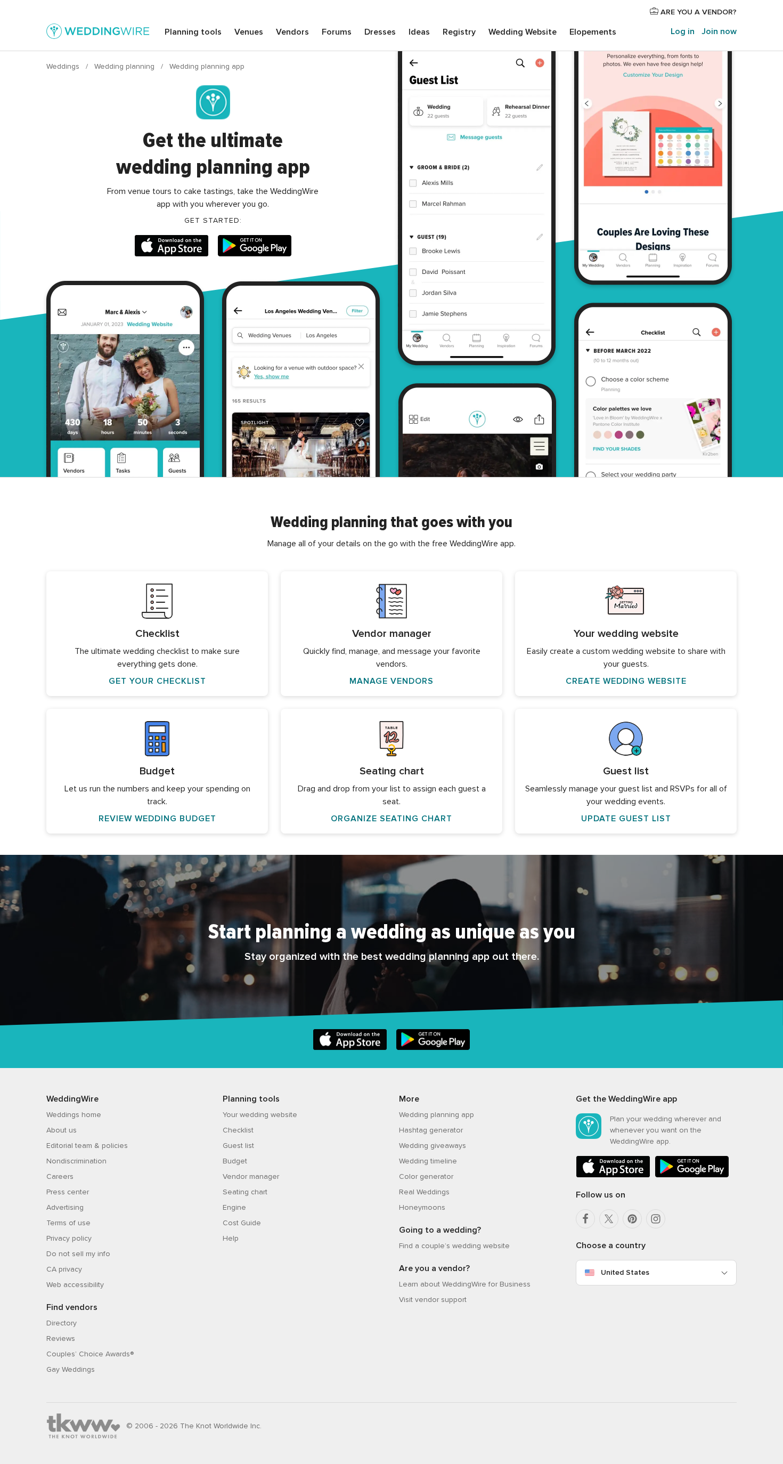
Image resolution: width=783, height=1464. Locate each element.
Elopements (592, 32)
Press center (67, 1191)
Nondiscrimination (76, 1161)
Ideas (419, 32)
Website (522, 32)
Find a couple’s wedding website (454, 1245)
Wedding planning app (436, 1114)
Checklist (238, 1130)
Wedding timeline (428, 1161)
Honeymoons (422, 1207)
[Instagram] (655, 1218)
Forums (337, 32)
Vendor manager (251, 1176)
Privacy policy (69, 1238)
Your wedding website (260, 1114)
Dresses (380, 32)
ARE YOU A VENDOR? (697, 12)
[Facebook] (585, 1218)
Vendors (292, 32)
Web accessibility (75, 1284)
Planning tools (193, 32)
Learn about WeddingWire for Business (465, 1284)
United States (625, 1272)
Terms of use (68, 1222)
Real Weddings (424, 1191)
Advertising (65, 1207)
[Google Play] (254, 247)
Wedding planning (125, 66)
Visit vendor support (433, 1299)
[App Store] (171, 247)
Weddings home (73, 1114)
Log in (683, 31)
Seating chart (245, 1191)
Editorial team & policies (87, 1145)
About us (61, 1130)
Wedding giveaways (432, 1145)
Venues (248, 32)
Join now (719, 31)
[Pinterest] (632, 1218)
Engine (234, 1207)
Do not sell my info (78, 1253)
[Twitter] (608, 1218)
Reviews (60, 1338)
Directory (61, 1323)
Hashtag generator (431, 1130)
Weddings (63, 66)
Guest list (238, 1145)
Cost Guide (242, 1222)
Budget (235, 1161)
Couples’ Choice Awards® (90, 1353)
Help (231, 1238)
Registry (459, 32)
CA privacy (64, 1269)
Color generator (426, 1176)
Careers (60, 1176)
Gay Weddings (70, 1369)
